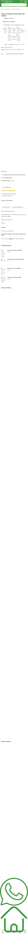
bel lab (5, 49)
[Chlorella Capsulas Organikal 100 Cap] (3, 262)
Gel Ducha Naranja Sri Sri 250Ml (14, 250)
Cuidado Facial (11, 49)
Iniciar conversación (7, 200)
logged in (11, 238)
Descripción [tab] (6, 207)
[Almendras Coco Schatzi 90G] (3, 271)
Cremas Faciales (16, 9)
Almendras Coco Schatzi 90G (13, 268)
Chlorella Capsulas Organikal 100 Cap (15, 259)
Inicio (2, 9)
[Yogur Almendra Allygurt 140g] (3, 280)
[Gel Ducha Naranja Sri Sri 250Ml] (3, 253)
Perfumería (7, 9)
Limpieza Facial (20, 49)
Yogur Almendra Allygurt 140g (14, 277)
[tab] (6, 207)
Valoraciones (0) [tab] (17, 207)
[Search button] (25, 4)
